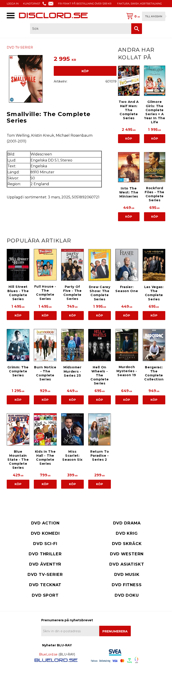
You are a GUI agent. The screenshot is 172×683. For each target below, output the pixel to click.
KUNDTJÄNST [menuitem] (31, 3)
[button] (11, 15)
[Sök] (136, 28)
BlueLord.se (48, 654)
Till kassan (153, 16)
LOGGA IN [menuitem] (13, 3)
